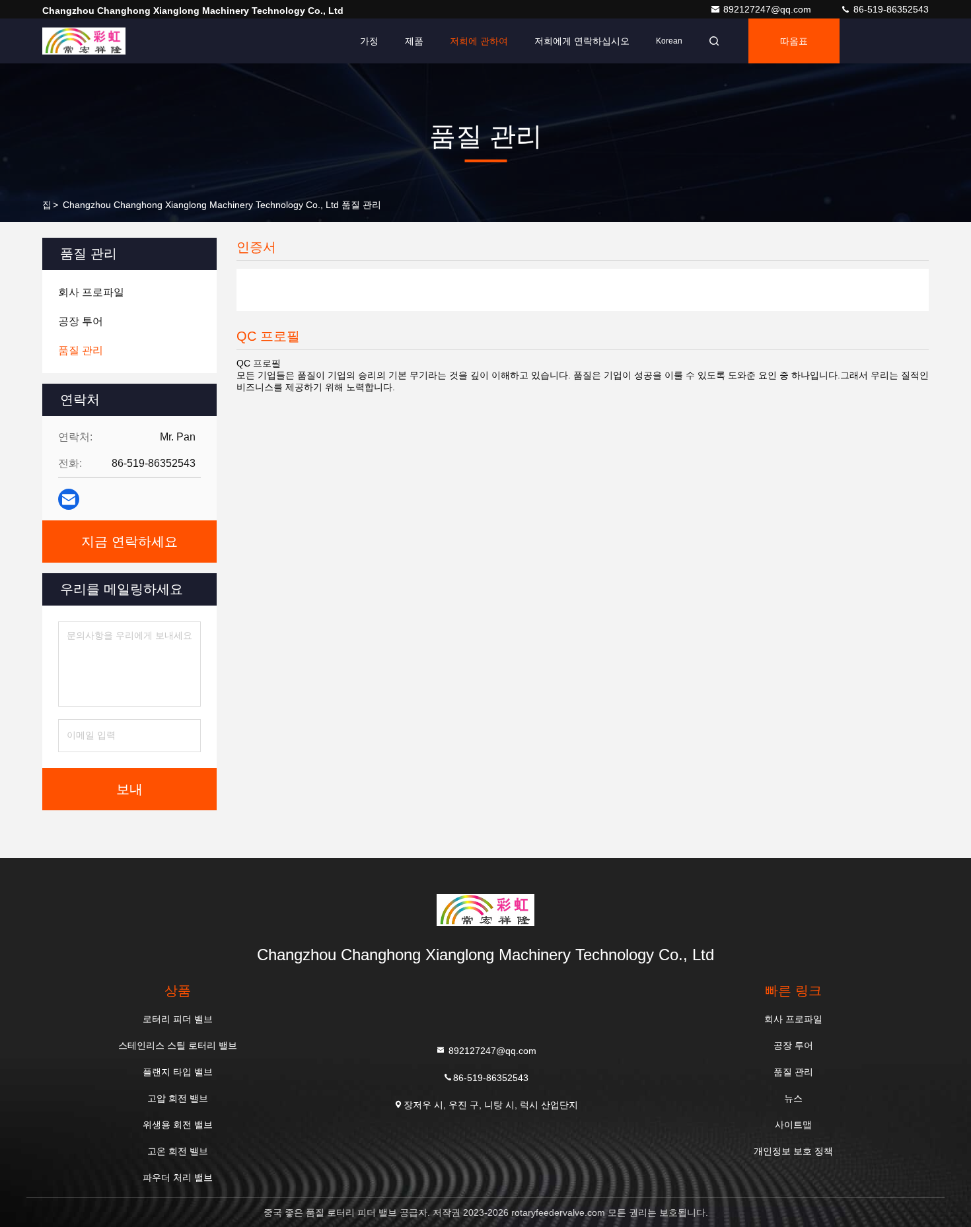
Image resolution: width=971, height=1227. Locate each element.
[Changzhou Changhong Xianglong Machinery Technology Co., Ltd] (84, 41)
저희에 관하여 (479, 41)
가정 (369, 41)
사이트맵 (793, 1124)
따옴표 (794, 41)
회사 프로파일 (793, 1019)
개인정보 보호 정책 (793, 1151)
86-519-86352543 (890, 9)
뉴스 (793, 1098)
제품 (414, 41)
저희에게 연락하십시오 (581, 41)
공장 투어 (793, 1045)
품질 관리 (793, 1072)
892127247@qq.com (768, 9)
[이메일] (68, 499)
